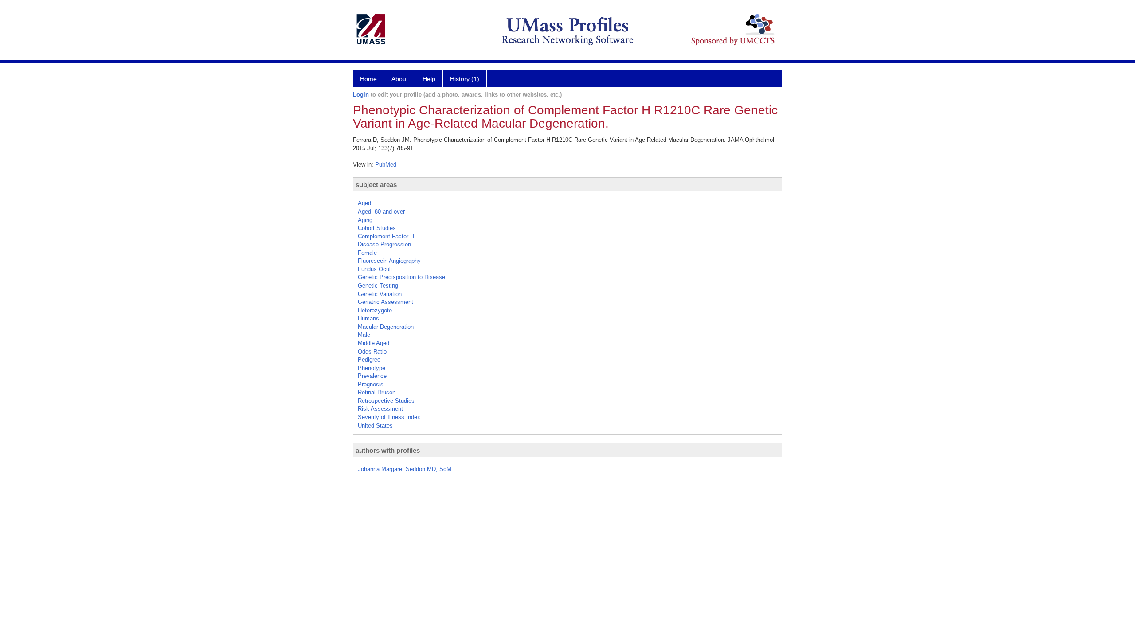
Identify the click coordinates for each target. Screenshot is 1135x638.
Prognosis (371, 384)
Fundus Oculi (375, 269)
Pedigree (369, 359)
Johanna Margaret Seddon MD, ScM (404, 469)
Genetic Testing (378, 285)
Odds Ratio (372, 351)
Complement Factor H (386, 236)
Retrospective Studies (386, 400)
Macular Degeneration (386, 326)
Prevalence (372, 376)
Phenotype (371, 368)
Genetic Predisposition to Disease (401, 277)
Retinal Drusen (376, 392)
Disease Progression (384, 244)
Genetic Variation (380, 294)
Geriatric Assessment (385, 302)
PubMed (385, 164)
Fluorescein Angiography (389, 260)
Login (361, 94)
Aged (364, 203)
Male (364, 334)
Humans (368, 318)
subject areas (376, 184)
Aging (365, 220)
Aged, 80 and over (381, 211)
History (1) (464, 78)
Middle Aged (373, 343)
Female (367, 252)
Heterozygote (375, 310)
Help (429, 78)
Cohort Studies (377, 228)
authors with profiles (388, 450)
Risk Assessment (380, 408)
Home (368, 78)
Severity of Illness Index (389, 417)
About (399, 78)
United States (375, 425)
